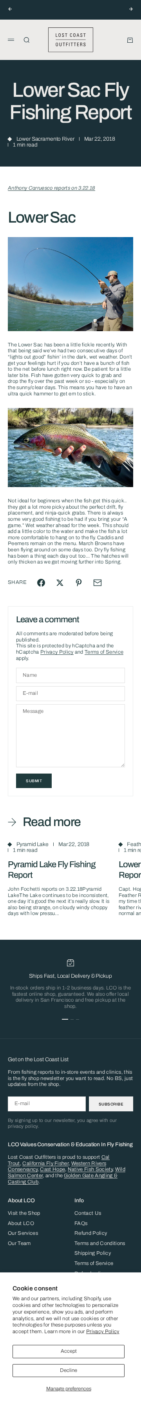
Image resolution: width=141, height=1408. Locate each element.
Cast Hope (52, 1169)
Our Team (19, 1243)
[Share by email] (97, 582)
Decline (68, 1370)
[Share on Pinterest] (78, 582)
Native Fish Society (90, 1169)
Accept (69, 1351)
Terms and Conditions (99, 1243)
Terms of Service (104, 652)
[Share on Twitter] (60, 582)
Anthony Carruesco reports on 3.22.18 (51, 188)
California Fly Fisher (45, 1163)
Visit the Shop (24, 1213)
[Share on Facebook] (41, 582)
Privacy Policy (102, 1331)
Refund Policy (90, 1233)
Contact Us (87, 1213)
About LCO (21, 1223)
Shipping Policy (92, 1253)
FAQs (80, 1223)
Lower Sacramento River (45, 139)
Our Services (23, 1233)
